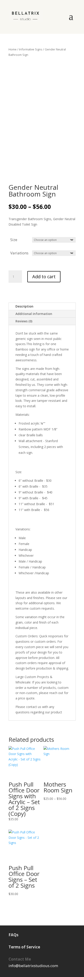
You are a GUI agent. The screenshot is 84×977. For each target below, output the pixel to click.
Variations (19, 253)
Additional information (33, 314)
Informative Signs (30, 49)
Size (13, 239)
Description (24, 306)
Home (13, 49)
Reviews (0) (23, 321)
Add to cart (44, 277)
